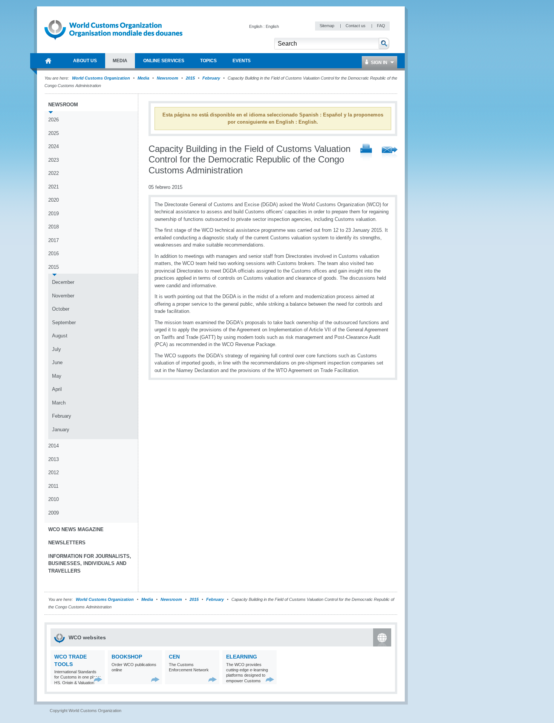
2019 (53, 213)
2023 (53, 160)
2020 (53, 200)
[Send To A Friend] (390, 153)
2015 (190, 78)
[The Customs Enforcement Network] (212, 679)
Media (143, 78)
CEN (174, 657)
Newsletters (67, 542)
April (57, 389)
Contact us (356, 25)
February (211, 78)
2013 (53, 459)
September (64, 322)
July (56, 349)
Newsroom (167, 78)
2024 (53, 146)
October (60, 309)
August (59, 336)
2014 (53, 446)
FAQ (381, 25)
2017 (53, 240)
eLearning (241, 657)
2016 (53, 253)
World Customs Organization (101, 78)
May (56, 376)
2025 (53, 133)
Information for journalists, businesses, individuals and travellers (89, 563)
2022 (53, 173)
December (63, 282)
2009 (53, 513)
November (63, 296)
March (59, 403)
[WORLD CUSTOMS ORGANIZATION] (48, 60)
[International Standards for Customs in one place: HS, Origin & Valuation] (98, 679)
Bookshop (127, 657)
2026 (53, 120)
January (60, 429)
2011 (53, 486)
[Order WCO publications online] (155, 679)
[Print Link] (366, 153)
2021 (53, 187)
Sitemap (327, 25)
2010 (53, 499)
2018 (53, 227)
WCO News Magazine (76, 529)
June (57, 362)
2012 (53, 472)
